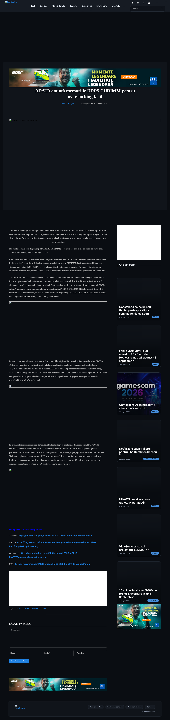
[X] (143, 3)
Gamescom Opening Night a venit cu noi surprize (137, 406)
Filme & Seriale (151, 458)
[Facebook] (132, 3)
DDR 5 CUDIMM (31, 608)
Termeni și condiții (114, 707)
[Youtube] (149, 3)
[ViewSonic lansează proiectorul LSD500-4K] (139, 535)
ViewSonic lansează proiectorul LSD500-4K (134, 548)
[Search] (162, 9)
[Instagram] (138, 3)
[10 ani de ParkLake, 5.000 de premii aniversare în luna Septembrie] (139, 583)
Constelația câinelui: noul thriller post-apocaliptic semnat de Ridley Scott (135, 310)
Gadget (71, 104)
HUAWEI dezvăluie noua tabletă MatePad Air (134, 501)
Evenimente (153, 600)
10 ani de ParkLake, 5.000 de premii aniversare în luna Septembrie (138, 594)
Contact (150, 707)
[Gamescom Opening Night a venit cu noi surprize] (139, 394)
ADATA (18, 608)
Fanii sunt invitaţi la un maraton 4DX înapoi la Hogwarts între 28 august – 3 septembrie (137, 355)
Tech (63, 104)
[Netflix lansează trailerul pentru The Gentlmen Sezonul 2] (139, 441)
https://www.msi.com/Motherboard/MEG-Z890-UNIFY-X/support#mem (52, 564)
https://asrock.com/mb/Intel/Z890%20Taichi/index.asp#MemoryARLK (55, 535)
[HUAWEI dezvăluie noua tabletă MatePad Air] (139, 488)
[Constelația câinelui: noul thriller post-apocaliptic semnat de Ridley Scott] (139, 299)
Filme (155, 317)
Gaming (155, 411)
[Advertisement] (85, 32)
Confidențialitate (134, 707)
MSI (44, 608)
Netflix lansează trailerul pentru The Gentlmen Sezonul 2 (138, 452)
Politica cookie (96, 707)
